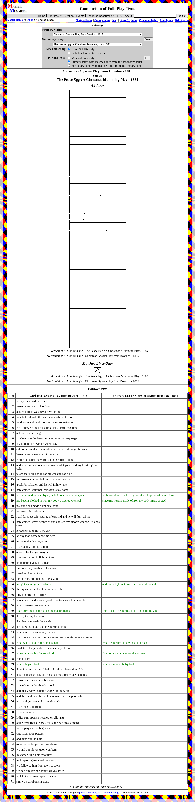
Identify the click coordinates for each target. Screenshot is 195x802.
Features (55, 15)
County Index (102, 20)
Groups (69, 15)
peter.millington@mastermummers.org (99, 792)
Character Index (148, 20)
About (128, 15)
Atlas (30, 19)
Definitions (181, 20)
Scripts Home (84, 20)
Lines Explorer (128, 20)
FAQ (119, 15)
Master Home (15, 19)
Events (80, 15)
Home (41, 15)
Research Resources (101, 15)
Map (114, 20)
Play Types (166, 20)
